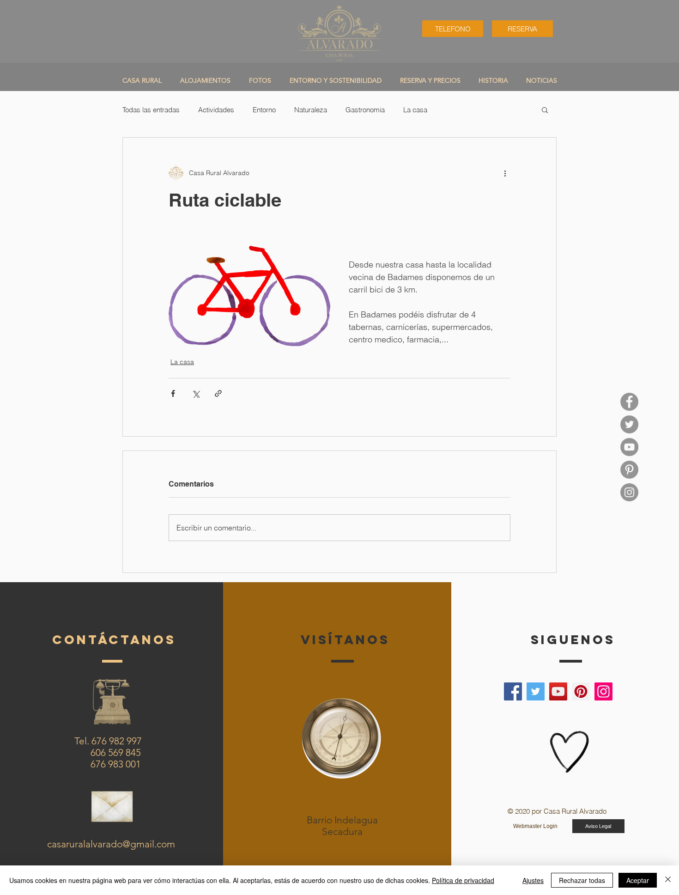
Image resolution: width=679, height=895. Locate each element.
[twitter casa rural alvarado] (629, 424)
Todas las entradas (151, 109)
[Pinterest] (581, 691)
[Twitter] (536, 691)
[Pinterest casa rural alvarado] (629, 470)
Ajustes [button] (533, 880)
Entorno (264, 109)
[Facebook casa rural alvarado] (629, 402)
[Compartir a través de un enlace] (218, 393)
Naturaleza (310, 109)
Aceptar (637, 880)
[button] (544, 109)
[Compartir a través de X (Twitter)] (195, 393)
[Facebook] (513, 691)
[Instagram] (603, 691)
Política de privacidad (463, 880)
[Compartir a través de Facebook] (173, 393)
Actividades (216, 109)
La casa (415, 109)
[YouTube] (629, 447)
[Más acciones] (504, 172)
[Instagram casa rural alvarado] (629, 492)
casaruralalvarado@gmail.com (111, 844)
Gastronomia (365, 109)
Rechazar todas (582, 880)
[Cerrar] (667, 880)
